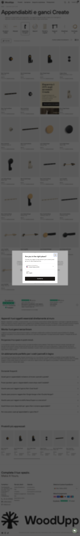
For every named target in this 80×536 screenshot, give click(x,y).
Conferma (40, 278)
